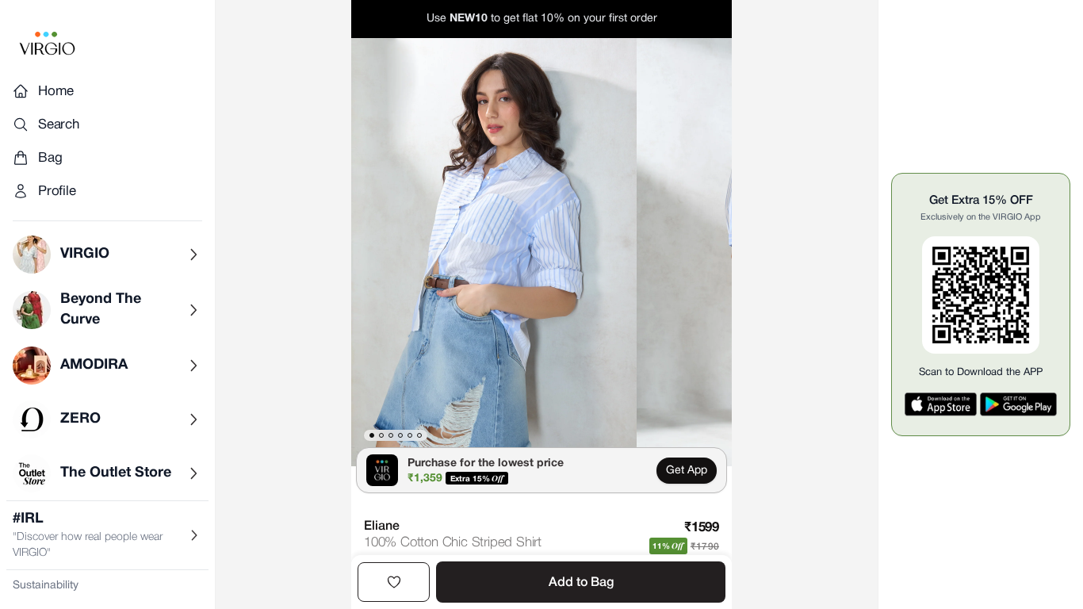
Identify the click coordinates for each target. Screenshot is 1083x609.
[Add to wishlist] (394, 582)
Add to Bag (581, 582)
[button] (494, 252)
